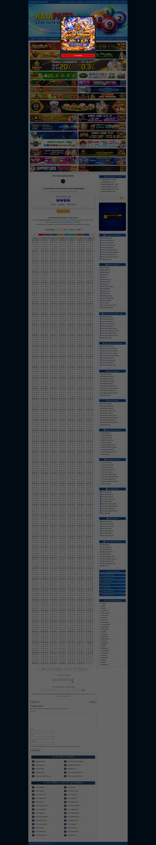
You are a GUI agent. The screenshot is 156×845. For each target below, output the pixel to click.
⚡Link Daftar (78, 55)
